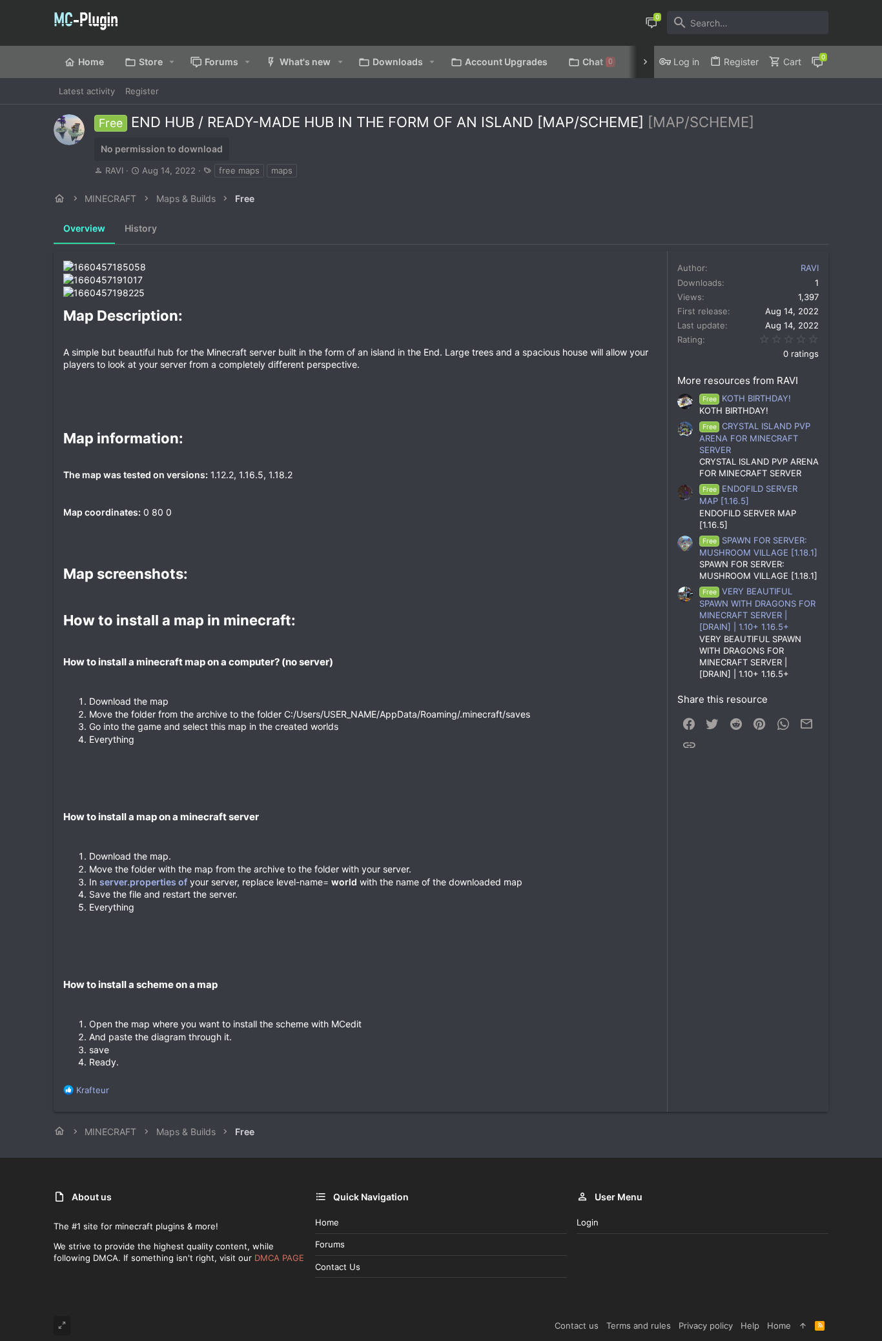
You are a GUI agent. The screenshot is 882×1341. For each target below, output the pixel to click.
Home (327, 1222)
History (141, 228)
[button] (172, 62)
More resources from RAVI (737, 380)
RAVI (114, 170)
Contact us (337, 1267)
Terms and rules (638, 1325)
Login (588, 1222)
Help (750, 1325)
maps (281, 170)
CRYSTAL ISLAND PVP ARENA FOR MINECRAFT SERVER (754, 438)
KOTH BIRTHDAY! (747, 398)
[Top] (803, 1325)
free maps (239, 170)
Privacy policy (706, 1325)
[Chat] (651, 22)
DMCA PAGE (279, 1258)
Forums (330, 1244)
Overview (84, 228)
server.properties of (143, 881)
